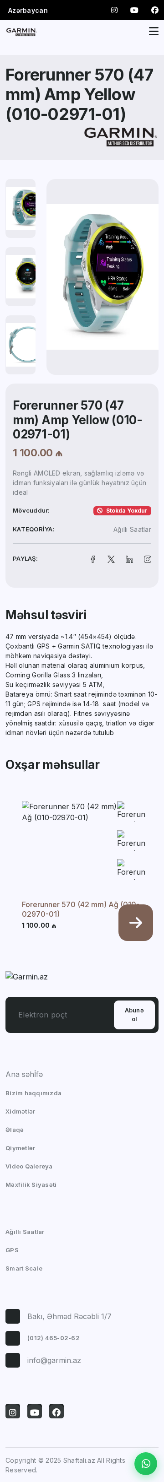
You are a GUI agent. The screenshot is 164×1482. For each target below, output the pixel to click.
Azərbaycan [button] (28, 10)
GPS (12, 1250)
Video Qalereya (29, 1166)
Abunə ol (134, 1014)
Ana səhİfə (24, 1074)
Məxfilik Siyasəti (30, 1184)
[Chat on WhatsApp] (145, 1463)
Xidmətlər (20, 1111)
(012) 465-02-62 (53, 1337)
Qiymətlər (20, 1148)
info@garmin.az (54, 1360)
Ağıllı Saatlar (132, 529)
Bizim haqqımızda (33, 1093)
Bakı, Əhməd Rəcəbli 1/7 (69, 1316)
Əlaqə (14, 1129)
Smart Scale (23, 1268)
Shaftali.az (79, 1460)
